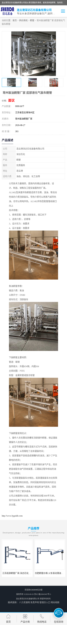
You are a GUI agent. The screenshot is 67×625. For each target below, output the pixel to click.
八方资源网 (24, 602)
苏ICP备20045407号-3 (42, 594)
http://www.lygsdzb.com (12, 516)
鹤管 (32, 20)
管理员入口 (44, 602)
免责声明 (34, 602)
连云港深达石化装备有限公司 (27, 599)
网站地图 (55, 602)
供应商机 (23, 20)
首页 (15, 20)
